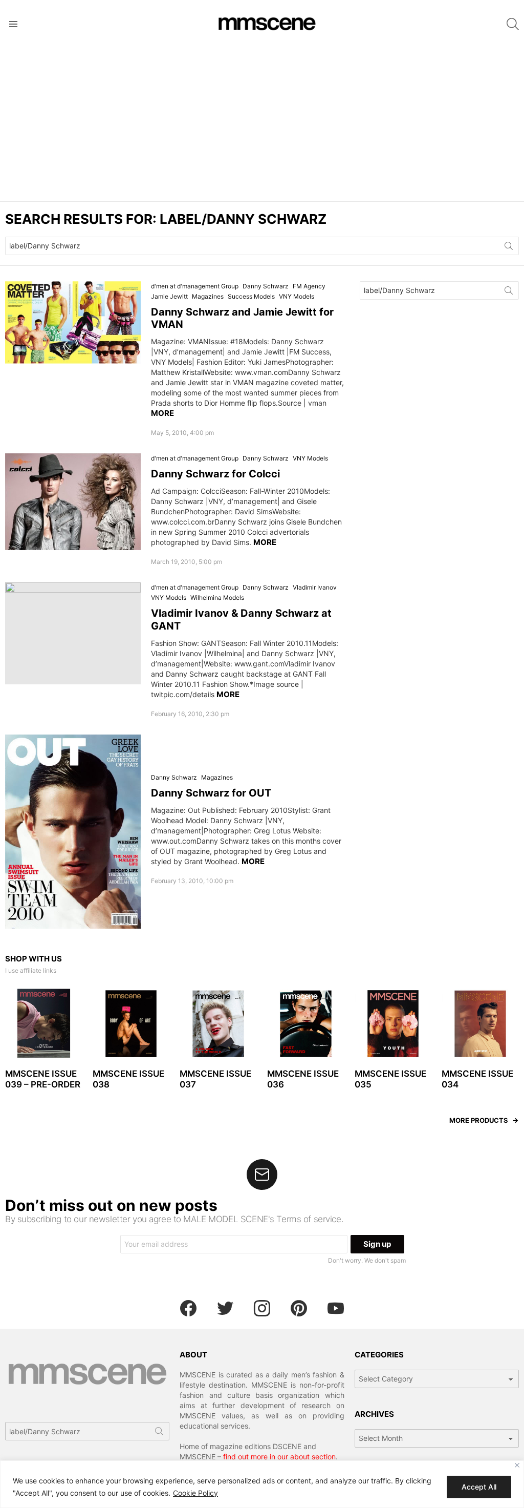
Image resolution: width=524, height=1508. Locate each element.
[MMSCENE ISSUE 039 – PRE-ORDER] (43, 1023)
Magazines (208, 296)
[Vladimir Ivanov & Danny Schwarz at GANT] (73, 633)
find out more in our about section (279, 1456)
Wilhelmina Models (217, 597)
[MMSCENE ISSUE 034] (480, 1023)
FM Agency (309, 286)
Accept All (479, 1486)
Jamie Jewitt (169, 296)
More (162, 413)
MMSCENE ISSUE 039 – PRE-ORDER (42, 1079)
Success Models (251, 296)
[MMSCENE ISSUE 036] (305, 1023)
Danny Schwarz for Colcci (215, 474)
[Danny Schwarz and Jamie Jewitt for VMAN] (73, 322)
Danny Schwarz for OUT (211, 793)
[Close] (517, 1465)
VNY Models (296, 296)
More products (478, 1120)
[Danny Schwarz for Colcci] (73, 501)
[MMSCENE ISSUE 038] (131, 1023)
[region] (262, 1484)
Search (508, 248)
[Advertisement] (262, 124)
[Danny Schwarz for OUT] (73, 832)
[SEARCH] (513, 24)
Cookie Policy (195, 1493)
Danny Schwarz (266, 286)
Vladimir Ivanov (315, 587)
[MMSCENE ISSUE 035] (393, 1023)
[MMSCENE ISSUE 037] (218, 1023)
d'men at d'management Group (194, 286)
